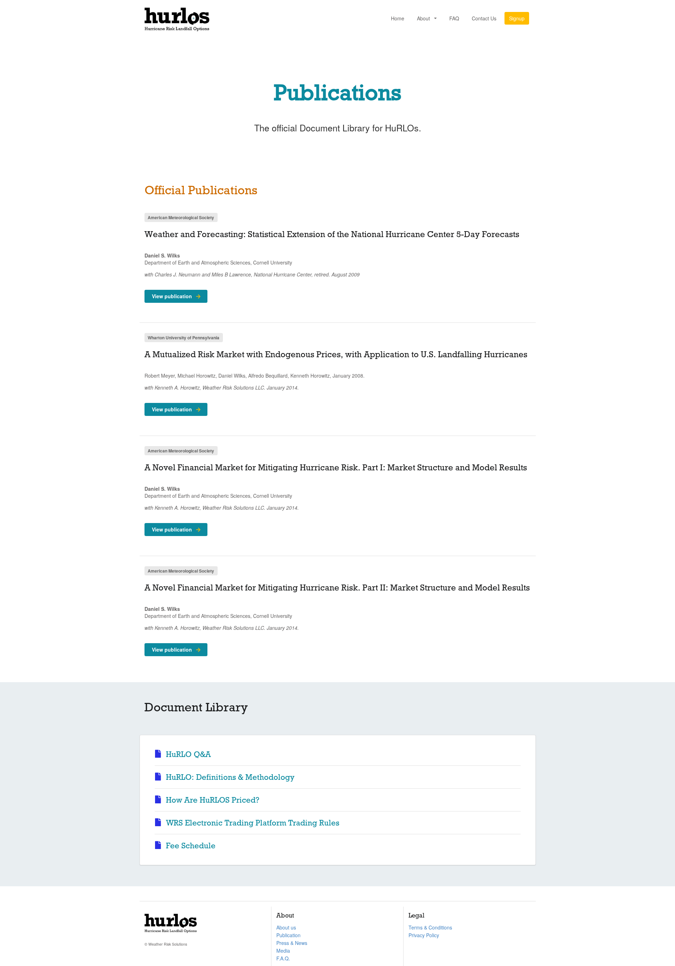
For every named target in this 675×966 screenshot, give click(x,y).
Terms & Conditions (430, 927)
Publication (288, 935)
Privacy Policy (424, 935)
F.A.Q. (283, 958)
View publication (172, 296)
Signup (517, 18)
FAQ (454, 18)
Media (283, 950)
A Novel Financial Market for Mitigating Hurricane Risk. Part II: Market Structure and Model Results (337, 587)
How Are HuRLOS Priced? (211, 800)
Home (397, 18)
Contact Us (484, 18)
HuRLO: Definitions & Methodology (229, 777)
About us (286, 927)
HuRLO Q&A (187, 754)
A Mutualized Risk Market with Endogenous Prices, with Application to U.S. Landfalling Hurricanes (335, 354)
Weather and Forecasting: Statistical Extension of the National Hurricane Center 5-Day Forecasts (331, 234)
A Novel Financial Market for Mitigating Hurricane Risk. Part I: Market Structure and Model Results (335, 467)
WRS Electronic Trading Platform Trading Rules (251, 822)
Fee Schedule (190, 845)
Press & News (291, 942)
